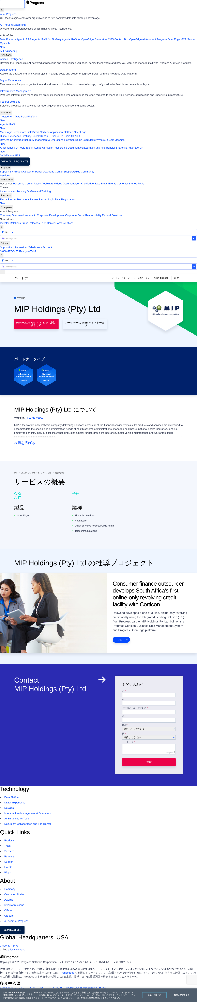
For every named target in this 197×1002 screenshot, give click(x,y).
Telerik (36, 136)
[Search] (1, 227)
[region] (98, 995)
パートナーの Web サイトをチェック (85, 324)
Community (87, 171)
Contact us (12, 930)
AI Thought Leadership (13, 24)
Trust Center (47, 223)
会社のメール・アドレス (134, 708)
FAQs (141, 183)
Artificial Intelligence (11, 59)
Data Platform (8, 39)
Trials (7, 845)
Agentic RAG (23, 39)
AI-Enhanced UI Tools (12, 147)
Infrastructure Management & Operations (39, 139)
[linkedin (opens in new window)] (18, 984)
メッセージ (127, 742)
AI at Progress (8, 14)
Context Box (121, 39)
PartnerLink (21, 247)
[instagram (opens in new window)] (15, 984)
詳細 (120, 640)
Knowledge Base (90, 183)
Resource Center (23, 183)
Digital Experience (10, 80)
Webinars (47, 183)
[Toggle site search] (1, 255)
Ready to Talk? (27, 251)
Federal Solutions (10, 101)
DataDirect (33, 132)
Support (5, 167)
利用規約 (5, 988)
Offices (69, 223)
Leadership (29, 215)
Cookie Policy (94, 997)
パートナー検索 (118, 278)
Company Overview (11, 215)
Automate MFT (72, 149)
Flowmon (69, 139)
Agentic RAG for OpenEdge (78, 39)
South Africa (35, 418)
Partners (6, 195)
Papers (37, 183)
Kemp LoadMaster (85, 139)
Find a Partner (8, 199)
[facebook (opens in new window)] (2, 984)
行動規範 (101, 988)
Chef (13, 139)
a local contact (16, 949)
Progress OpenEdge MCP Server (176, 39)
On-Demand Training (39, 191)
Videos (58, 183)
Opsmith (5, 45)
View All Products (14, 161)
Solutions (6, 55)
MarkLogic (6, 132)
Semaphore (19, 132)
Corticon (44, 132)
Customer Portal (32, 171)
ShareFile (57, 136)
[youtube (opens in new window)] (10, 984)
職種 (124, 725)
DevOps (4, 139)
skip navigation (12, 4)
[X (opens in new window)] (6, 984)
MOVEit (75, 136)
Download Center (53, 171)
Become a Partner (27, 199)
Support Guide (71, 171)
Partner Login (46, 199)
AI (2, 10)
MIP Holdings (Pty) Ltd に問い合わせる (36, 324)
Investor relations (14, 905)
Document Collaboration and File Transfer (28, 823)
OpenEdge (80, 132)
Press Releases (30, 223)
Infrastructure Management (15, 91)
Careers (60, 223)
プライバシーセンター (24, 988)
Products (6, 112)
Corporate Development (50, 215)
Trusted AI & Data (10, 116)
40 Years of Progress (16, 921)
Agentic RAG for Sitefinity (46, 39)
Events (112, 183)
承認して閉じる (154, 995)
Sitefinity (26, 136)
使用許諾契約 (88, 988)
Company (6, 207)
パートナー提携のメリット (139, 278)
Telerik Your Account (40, 247)
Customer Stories (127, 183)
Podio (67, 136)
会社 (124, 716)
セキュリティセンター (51, 988)
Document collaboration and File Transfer (91, 147)
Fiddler (50, 147)
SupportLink (7, 247)
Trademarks (67, 972)
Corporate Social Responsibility (83, 215)
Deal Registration (37, 201)
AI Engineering (8, 51)
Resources (7, 179)
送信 (149, 762)
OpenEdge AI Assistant (142, 39)
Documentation (71, 183)
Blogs (104, 183)
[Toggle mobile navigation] (2, 272)
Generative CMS (104, 39)
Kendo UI (45, 136)
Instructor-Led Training (13, 191)
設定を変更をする (181, 995)
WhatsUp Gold (105, 139)
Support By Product (11, 171)
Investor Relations (10, 223)
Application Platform (61, 132)
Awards (8, 899)
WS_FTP (15, 155)
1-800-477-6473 (9, 251)
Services (5, 175)
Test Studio (60, 147)
